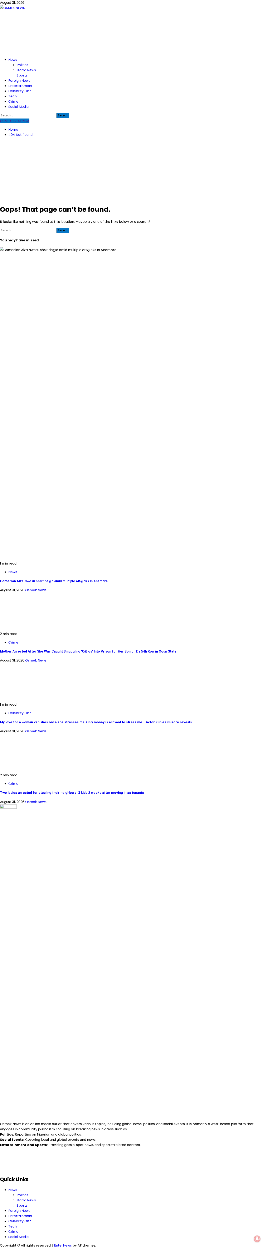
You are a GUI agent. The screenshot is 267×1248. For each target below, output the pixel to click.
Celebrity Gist (19, 91)
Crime (13, 101)
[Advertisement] (133, 170)
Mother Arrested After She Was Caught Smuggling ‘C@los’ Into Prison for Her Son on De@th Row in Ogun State (88, 651)
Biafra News (26, 70)
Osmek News (36, 590)
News (12, 59)
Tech (12, 96)
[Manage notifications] (257, 1238)
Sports (22, 75)
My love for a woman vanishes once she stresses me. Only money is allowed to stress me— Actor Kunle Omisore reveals (96, 722)
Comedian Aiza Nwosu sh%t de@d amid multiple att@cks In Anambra (54, 581)
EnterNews (63, 1245)
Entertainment (20, 85)
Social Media (18, 106)
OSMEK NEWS (35, 29)
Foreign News (19, 80)
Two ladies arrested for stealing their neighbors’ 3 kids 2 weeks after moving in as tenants (72, 793)
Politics (22, 64)
